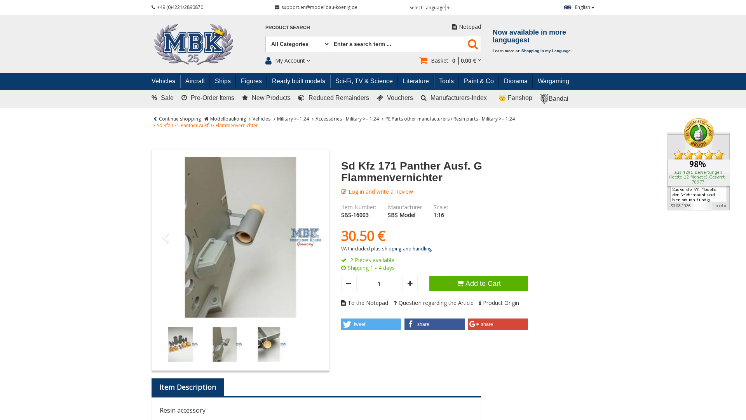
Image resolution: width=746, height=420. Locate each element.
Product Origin (501, 302)
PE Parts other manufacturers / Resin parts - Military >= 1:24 (450, 119)
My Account (290, 60)
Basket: (453, 60)
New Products (271, 97)
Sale (163, 97)
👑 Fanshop (515, 97)
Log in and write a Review (381, 191)
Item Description (187, 387)
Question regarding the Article (436, 302)
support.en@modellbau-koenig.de (319, 7)
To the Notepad (368, 302)
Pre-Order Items (212, 97)
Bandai (558, 98)
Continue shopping (180, 119)
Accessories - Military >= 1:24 (347, 119)
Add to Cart (483, 283)
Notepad (470, 26)
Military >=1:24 (293, 119)
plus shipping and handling (401, 248)
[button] (371, 324)
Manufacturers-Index (459, 97)
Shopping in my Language (546, 51)
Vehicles (261, 119)
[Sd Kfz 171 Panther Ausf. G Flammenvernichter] (240, 237)
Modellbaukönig (228, 119)
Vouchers (400, 97)
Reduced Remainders (339, 97)
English (583, 7)
